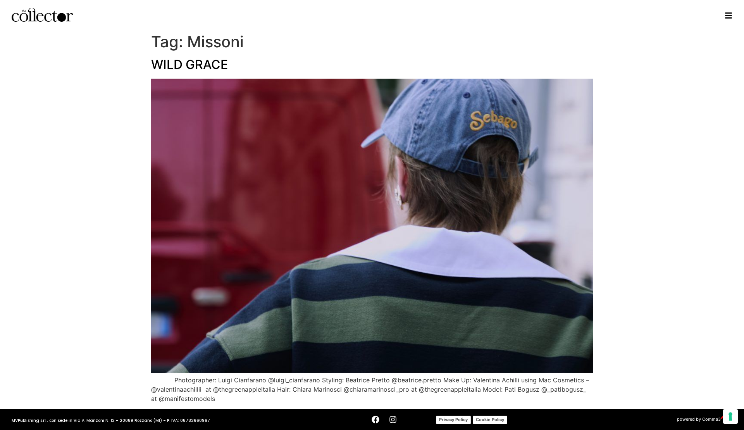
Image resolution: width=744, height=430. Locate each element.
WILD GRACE (189, 64)
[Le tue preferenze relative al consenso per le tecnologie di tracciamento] (730, 416)
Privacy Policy (453, 419)
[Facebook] (375, 419)
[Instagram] (393, 419)
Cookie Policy (490, 419)
